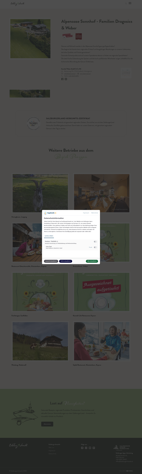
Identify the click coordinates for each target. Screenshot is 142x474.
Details (90, 247)
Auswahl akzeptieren (51, 261)
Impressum (86, 213)
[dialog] (71, 237)
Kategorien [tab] (49, 236)
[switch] (95, 242)
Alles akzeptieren (92, 261)
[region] (71, 235)
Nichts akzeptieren (66, 261)
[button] (94, 241)
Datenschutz (94, 213)
